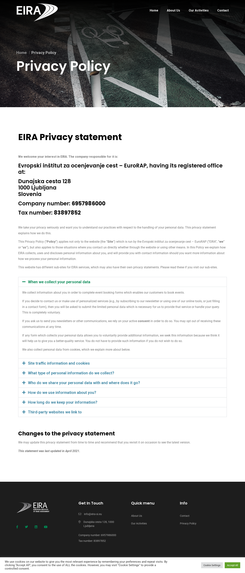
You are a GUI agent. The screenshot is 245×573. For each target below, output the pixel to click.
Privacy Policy (188, 523)
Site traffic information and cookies (59, 363)
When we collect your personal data (59, 282)
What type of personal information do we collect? (71, 373)
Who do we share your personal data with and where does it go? (84, 382)
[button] (122, 282)
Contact (223, 10)
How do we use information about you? (62, 392)
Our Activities (199, 10)
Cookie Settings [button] (211, 565)
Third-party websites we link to (55, 412)
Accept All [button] (232, 565)
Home (154, 10)
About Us (173, 10)
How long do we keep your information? (62, 402)
